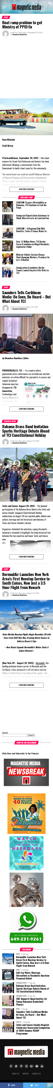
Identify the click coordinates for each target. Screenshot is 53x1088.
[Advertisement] (26, 67)
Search (5, 732)
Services (25, 1073)
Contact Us (36, 1073)
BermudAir (40, 663)
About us (15, 1073)
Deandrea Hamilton (20, 34)
